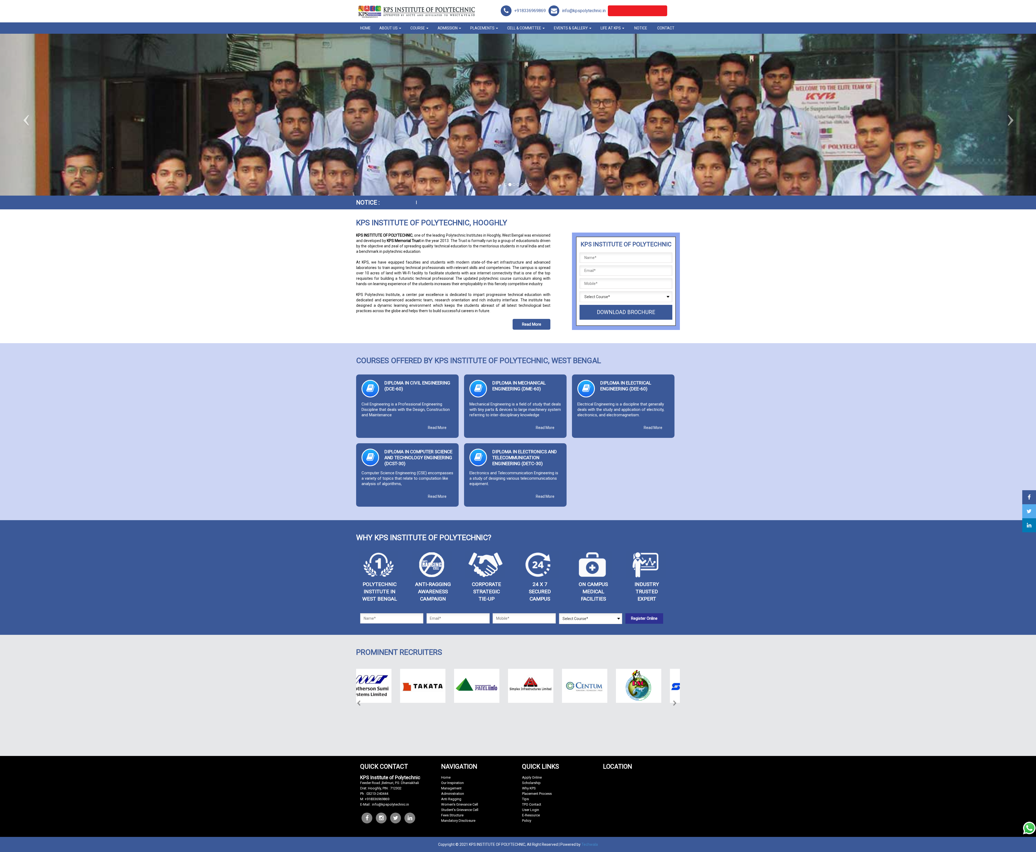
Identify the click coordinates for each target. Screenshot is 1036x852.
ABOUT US (388, 28)
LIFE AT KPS (611, 28)
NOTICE (640, 28)
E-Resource (531, 815)
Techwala (589, 844)
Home (446, 777)
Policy (526, 821)
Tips (525, 799)
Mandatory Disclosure (458, 821)
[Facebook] (367, 818)
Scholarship (531, 783)
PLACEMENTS (482, 28)
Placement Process (537, 794)
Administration (452, 794)
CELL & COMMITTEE (524, 28)
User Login (530, 810)
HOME (365, 28)
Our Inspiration (452, 783)
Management (451, 788)
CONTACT (665, 28)
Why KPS (529, 788)
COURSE (418, 28)
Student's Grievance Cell (459, 810)
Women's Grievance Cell (459, 804)
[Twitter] (381, 818)
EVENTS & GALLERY (571, 28)
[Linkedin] (409, 818)
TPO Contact (531, 804)
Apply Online (532, 777)
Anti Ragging (451, 799)
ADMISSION (448, 28)
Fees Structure (452, 815)
